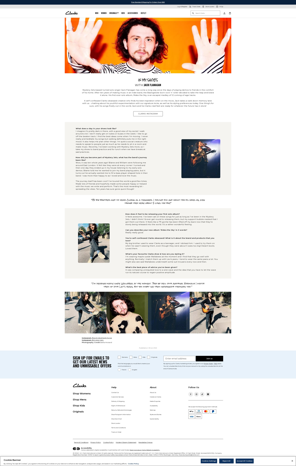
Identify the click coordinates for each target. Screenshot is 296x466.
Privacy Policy (208, 363)
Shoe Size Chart (116, 419)
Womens (125, 357)
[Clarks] (72, 13)
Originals (154, 357)
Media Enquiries (155, 401)
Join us (210, 359)
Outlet (143, 13)
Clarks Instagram (150, 114)
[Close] (292, 460)
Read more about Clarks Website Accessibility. (145, 450)
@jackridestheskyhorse (100, 338)
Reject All (226, 461)
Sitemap (153, 410)
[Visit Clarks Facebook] (190, 394)
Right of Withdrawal (118, 406)
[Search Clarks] (205, 13)
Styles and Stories (155, 414)
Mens (135, 357)
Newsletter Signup (146, 442)
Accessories (133, 13)
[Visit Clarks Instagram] (196, 394)
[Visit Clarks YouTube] (208, 394)
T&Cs (215, 363)
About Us (153, 392)
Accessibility (154, 406)
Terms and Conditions (118, 428)
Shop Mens (79, 399)
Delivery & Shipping (118, 401)
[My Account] (224, 13)
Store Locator (115, 423)
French (124, 370)
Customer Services (117, 397)
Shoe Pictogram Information (121, 414)
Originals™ (114, 13)
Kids (123, 13)
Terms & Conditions (81, 442)
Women (103, 13)
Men (96, 13)
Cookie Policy (108, 442)
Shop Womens (82, 393)
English (134, 370)
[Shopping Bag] (229, 13)
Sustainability (154, 419)
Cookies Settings (209, 461)
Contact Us (115, 392)
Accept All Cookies (244, 461)
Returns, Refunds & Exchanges (121, 410)
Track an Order (116, 432)
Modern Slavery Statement (126, 442)
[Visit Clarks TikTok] (202, 394)
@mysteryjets (95, 340)
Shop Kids (79, 405)
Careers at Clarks (155, 397)
